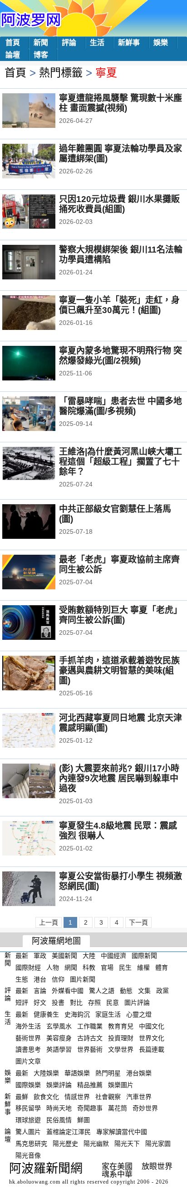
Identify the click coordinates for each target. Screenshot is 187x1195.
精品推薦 (90, 1085)
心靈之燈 (139, 1014)
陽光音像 (28, 1155)
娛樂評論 (59, 1085)
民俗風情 (59, 1120)
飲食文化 (46, 1096)
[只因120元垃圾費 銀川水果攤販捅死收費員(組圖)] (41, 212)
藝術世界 (28, 1037)
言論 (40, 990)
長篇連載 (151, 1049)
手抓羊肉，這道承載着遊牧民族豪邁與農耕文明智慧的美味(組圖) (119, 670)
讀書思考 (28, 1049)
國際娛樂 (28, 1085)
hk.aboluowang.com (34, 1182)
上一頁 (48, 922)
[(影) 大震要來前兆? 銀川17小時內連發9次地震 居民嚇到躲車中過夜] (41, 782)
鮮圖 (83, 1120)
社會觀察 (108, 1096)
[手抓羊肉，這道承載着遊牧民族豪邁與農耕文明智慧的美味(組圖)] (41, 674)
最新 (21, 955)
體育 (161, 967)
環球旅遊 (28, 1120)
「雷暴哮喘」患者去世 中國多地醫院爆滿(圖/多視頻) (120, 406)
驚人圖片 (28, 1131)
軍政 (40, 955)
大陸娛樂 (46, 1073)
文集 (144, 990)
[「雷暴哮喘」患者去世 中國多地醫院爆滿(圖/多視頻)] (41, 414)
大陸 (89, 955)
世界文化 (151, 1037)
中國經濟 (113, 955)
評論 (69, 42)
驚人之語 (101, 990)
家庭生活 (108, 1014)
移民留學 (28, 1108)
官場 (107, 967)
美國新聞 (64, 955)
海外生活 (28, 1026)
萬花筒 (117, 1108)
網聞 (70, 967)
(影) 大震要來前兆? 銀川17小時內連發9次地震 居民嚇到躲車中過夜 (119, 778)
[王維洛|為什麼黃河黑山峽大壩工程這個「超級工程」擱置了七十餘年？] (41, 465)
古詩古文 (90, 1037)
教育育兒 (120, 1026)
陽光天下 (127, 1143)
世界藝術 (90, 1049)
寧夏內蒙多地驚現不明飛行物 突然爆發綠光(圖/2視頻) (120, 355)
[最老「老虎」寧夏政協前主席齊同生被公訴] (41, 573)
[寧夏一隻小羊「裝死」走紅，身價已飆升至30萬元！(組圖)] (41, 313)
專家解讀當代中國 (121, 1131)
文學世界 (120, 1049)
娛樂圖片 (120, 1085)
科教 (89, 967)
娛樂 (160, 42)
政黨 (162, 990)
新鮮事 (129, 42)
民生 (125, 967)
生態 (21, 978)
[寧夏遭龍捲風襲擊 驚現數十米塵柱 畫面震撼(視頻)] (41, 111)
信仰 (58, 978)
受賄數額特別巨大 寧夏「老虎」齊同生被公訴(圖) (120, 615)
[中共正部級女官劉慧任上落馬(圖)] (41, 522)
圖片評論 (137, 1002)
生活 (97, 42)
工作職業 (90, 1026)
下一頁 (138, 922)
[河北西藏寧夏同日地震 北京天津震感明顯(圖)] (41, 731)
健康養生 (46, 1014)
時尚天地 (59, 1108)
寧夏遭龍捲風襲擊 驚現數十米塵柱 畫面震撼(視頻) (120, 103)
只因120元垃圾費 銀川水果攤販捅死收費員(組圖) (119, 204)
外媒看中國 (68, 990)
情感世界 (77, 1096)
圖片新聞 (82, 978)
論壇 (12, 55)
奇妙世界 (145, 1108)
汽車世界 (139, 1096)
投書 (58, 1002)
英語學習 (59, 1049)
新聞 (41, 42)
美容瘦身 (59, 1037)
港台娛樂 (139, 1073)
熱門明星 (108, 1073)
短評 (21, 1002)
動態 (126, 990)
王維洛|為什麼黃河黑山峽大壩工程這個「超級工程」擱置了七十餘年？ (120, 461)
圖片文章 (28, 1061)
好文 (40, 1002)
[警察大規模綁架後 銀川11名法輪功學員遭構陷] (41, 263)
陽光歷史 (65, 1143)
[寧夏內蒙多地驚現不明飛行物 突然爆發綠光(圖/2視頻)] (41, 364)
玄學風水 (59, 1026)
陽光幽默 (96, 1143)
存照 (94, 1002)
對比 (76, 1002)
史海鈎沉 (77, 1014)
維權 (143, 967)
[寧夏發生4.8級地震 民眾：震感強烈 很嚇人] (41, 839)
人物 (52, 967)
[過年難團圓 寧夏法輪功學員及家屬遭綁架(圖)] (41, 162)
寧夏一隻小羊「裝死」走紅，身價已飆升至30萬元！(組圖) (119, 305)
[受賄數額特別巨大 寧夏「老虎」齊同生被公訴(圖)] (41, 623)
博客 (41, 55)
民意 (112, 1002)
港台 (40, 978)
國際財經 (28, 967)
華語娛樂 (77, 1073)
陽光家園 (158, 1143)
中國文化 (151, 1026)
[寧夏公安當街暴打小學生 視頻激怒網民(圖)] (41, 889)
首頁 (12, 42)
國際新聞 (144, 955)
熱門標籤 (61, 72)
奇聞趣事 (90, 1108)
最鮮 (21, 1096)
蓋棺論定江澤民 (68, 1131)
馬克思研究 (31, 1143)
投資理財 (120, 1037)
